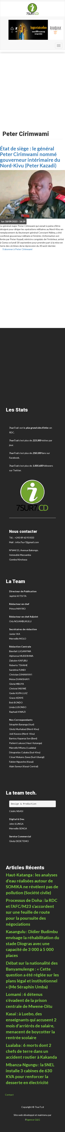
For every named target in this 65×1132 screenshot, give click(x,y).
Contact (9, 1094)
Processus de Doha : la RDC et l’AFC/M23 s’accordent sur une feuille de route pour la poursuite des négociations (31, 912)
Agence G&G (33, 1119)
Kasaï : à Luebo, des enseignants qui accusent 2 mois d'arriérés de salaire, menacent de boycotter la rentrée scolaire (31, 1025)
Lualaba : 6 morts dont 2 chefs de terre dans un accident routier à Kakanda (31, 1051)
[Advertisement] (32, 90)
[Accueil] (32, 9)
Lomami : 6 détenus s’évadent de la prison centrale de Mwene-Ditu (29, 1000)
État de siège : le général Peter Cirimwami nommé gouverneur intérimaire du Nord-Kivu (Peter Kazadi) (30, 156)
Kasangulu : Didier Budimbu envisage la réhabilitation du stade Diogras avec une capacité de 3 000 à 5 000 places (32, 943)
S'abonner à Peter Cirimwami (17, 249)
